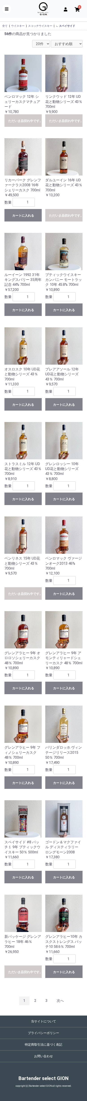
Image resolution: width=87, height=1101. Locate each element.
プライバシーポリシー (43, 1033)
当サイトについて (43, 1021)
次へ (60, 1001)
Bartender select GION (43, 1078)
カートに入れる (23, 215)
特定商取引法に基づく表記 (43, 1044)
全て (5, 25)
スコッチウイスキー (40, 25)
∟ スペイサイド (65, 25)
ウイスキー (18, 25)
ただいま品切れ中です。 (25, 121)
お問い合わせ (43, 1056)
